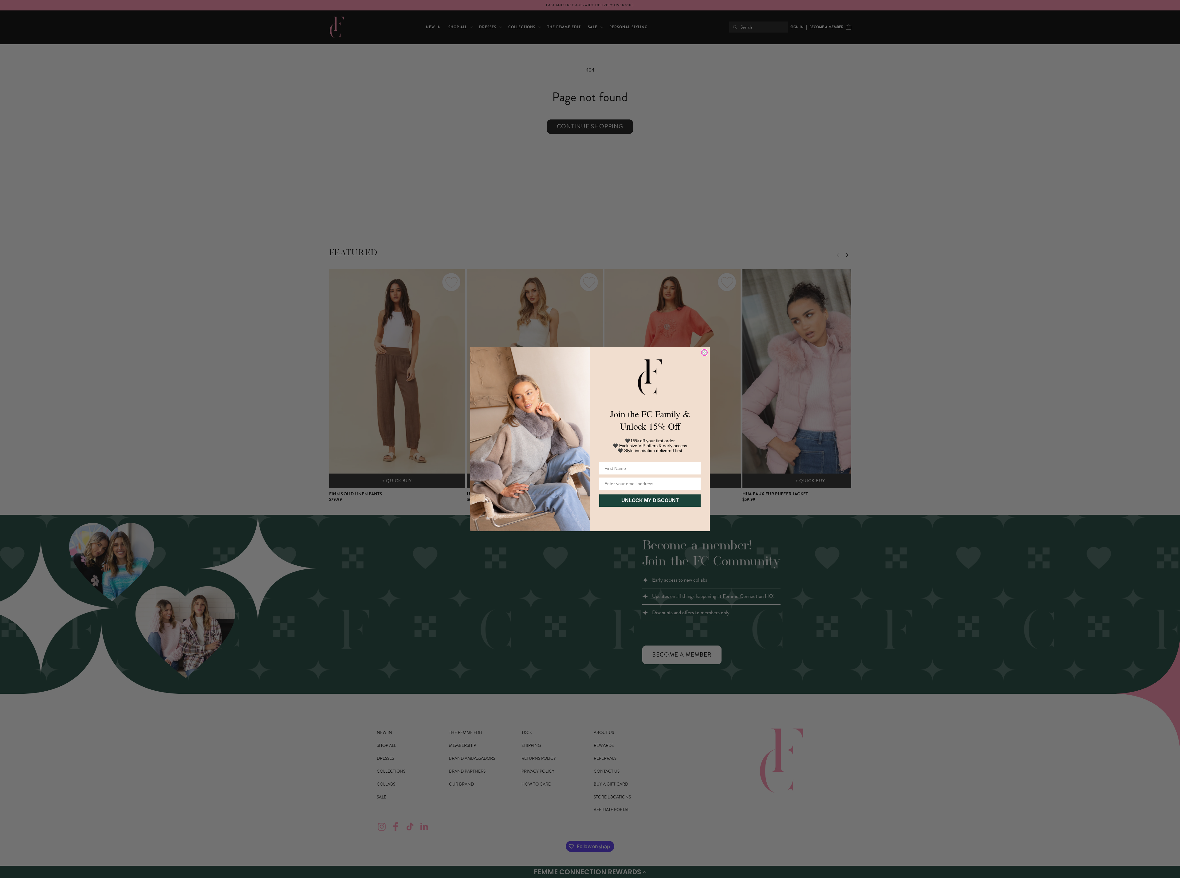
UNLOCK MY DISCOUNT (650, 500)
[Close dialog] (704, 352)
